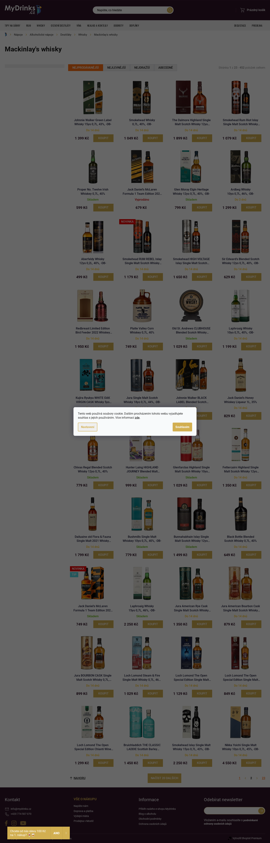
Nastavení (87, 427)
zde (137, 417)
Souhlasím (182, 427)
